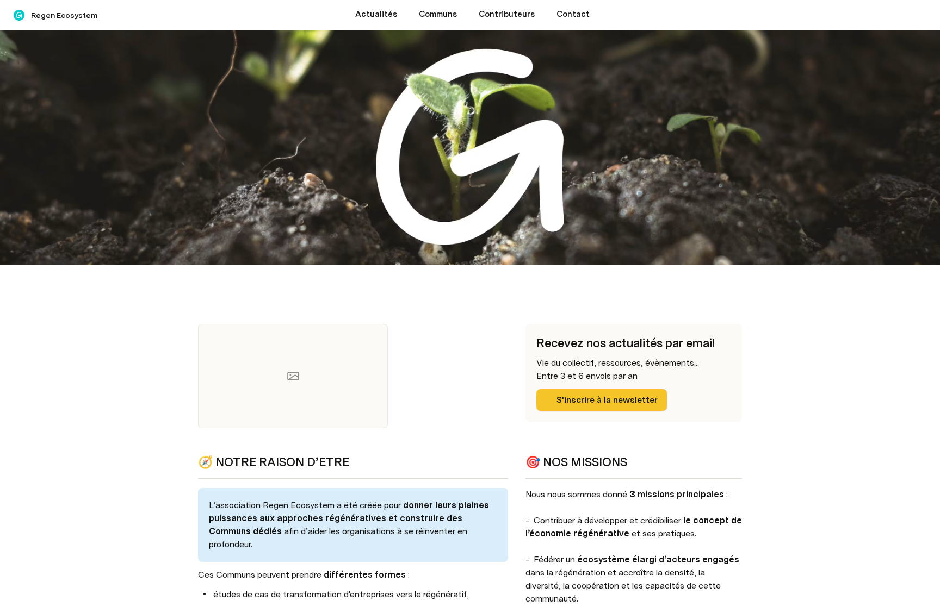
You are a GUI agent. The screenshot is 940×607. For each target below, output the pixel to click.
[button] (204, 283)
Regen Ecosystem (64, 15)
